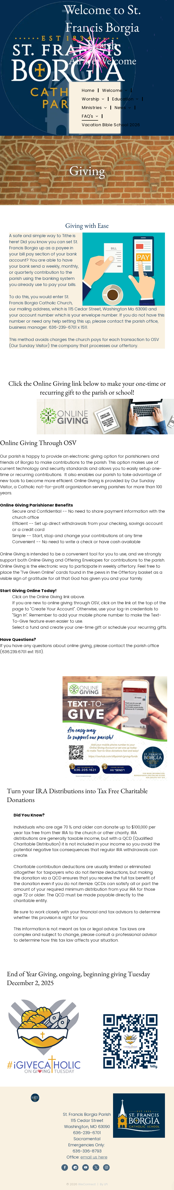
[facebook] (64, 1168)
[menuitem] (88, 90)
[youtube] (85, 1168)
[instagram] (106, 1168)
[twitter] (96, 1168)
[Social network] (75, 1168)
